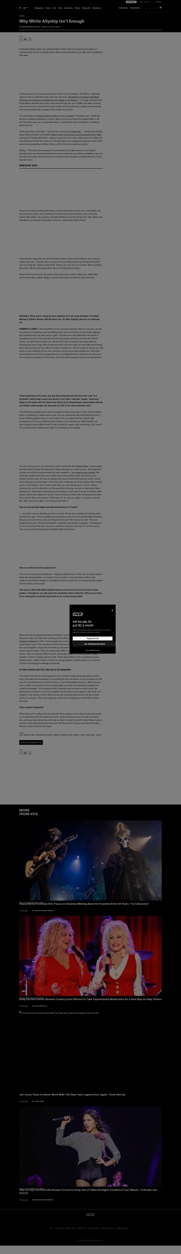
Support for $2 (92, 638)
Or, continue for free (92, 650)
